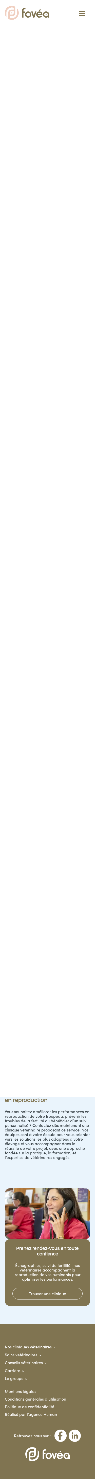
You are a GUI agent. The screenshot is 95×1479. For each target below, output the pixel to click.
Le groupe (14, 1378)
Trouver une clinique (47, 1293)
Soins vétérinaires (21, 1354)
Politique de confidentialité (29, 1406)
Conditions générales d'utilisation (35, 1399)
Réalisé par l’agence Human (31, 1414)
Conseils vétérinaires (24, 1362)
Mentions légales (20, 1391)
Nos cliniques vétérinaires (28, 1346)
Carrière (12, 1370)
